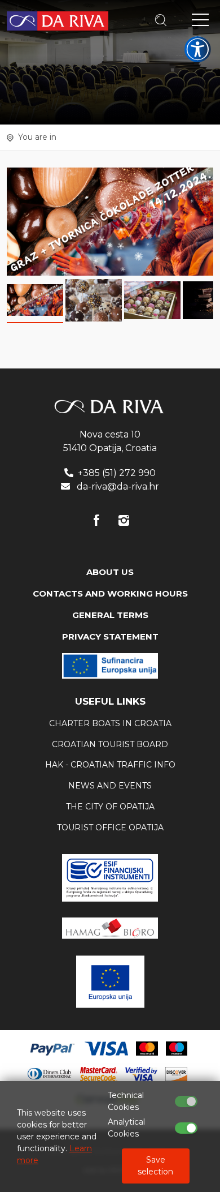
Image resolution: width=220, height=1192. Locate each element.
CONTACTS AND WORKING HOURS (110, 593)
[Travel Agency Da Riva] (57, 20)
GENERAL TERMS (110, 615)
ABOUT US (110, 572)
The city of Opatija (110, 806)
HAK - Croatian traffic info (110, 765)
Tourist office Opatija (110, 827)
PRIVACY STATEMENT (110, 636)
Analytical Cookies (126, 1128)
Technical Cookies (126, 1101)
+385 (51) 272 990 (117, 473)
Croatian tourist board (110, 744)
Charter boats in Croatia (110, 723)
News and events (110, 786)
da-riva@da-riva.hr (118, 486)
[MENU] (200, 22)
